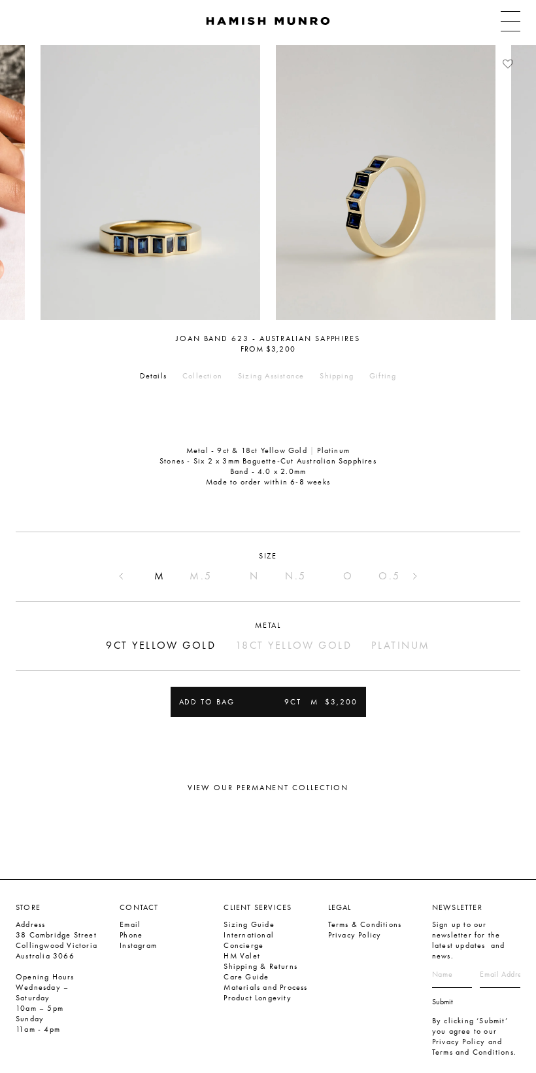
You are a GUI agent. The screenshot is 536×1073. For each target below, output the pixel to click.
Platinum (400, 645)
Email (130, 924)
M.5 (201, 576)
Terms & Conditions (365, 924)
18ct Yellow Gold (293, 645)
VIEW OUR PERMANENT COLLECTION (268, 787)
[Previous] (23, 182)
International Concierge (249, 940)
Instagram (138, 945)
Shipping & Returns (260, 966)
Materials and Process (265, 987)
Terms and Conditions (473, 1052)
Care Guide (246, 977)
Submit (442, 1001)
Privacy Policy (355, 935)
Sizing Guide (249, 924)
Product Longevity (257, 997)
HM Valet (242, 956)
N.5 (296, 576)
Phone (131, 935)
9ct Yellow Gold (161, 645)
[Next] (513, 182)
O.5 (389, 576)
